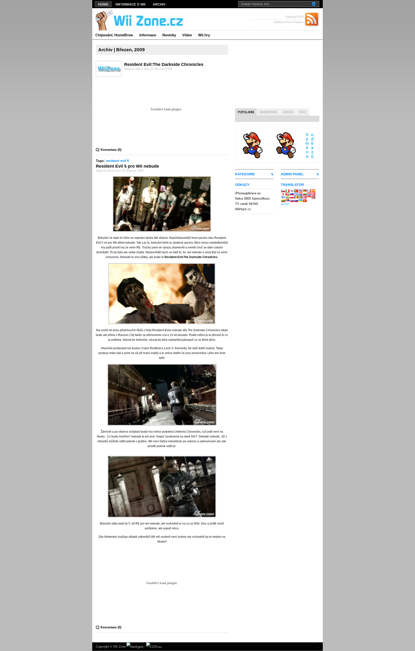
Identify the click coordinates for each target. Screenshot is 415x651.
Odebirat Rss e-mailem (289, 22)
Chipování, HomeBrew (114, 35)
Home (103, 4)
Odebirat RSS (295, 17)
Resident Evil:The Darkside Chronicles (163, 64)
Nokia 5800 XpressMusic (252, 198)
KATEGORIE (245, 174)
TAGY (302, 112)
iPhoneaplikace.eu (248, 193)
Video (187, 35)
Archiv (159, 4)
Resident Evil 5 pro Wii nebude (127, 166)
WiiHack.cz (243, 209)
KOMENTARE (268, 112)
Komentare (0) (111, 150)
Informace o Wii (131, 4)
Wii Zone (119, 646)
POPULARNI (246, 112)
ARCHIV (288, 112)
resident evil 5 (117, 161)
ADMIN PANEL (292, 174)
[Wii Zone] (139, 19)
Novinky (169, 35)
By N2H (285, 204)
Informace (147, 35)
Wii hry (204, 35)
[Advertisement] (277, 75)
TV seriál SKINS (246, 204)
